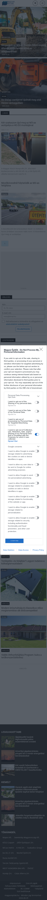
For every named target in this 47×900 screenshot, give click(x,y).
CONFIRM (14, 540)
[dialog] (23, 450)
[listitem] (23, 396)
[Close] (41, 350)
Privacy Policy (38, 550)
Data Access (23, 550)
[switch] (37, 402)
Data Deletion (8, 550)
